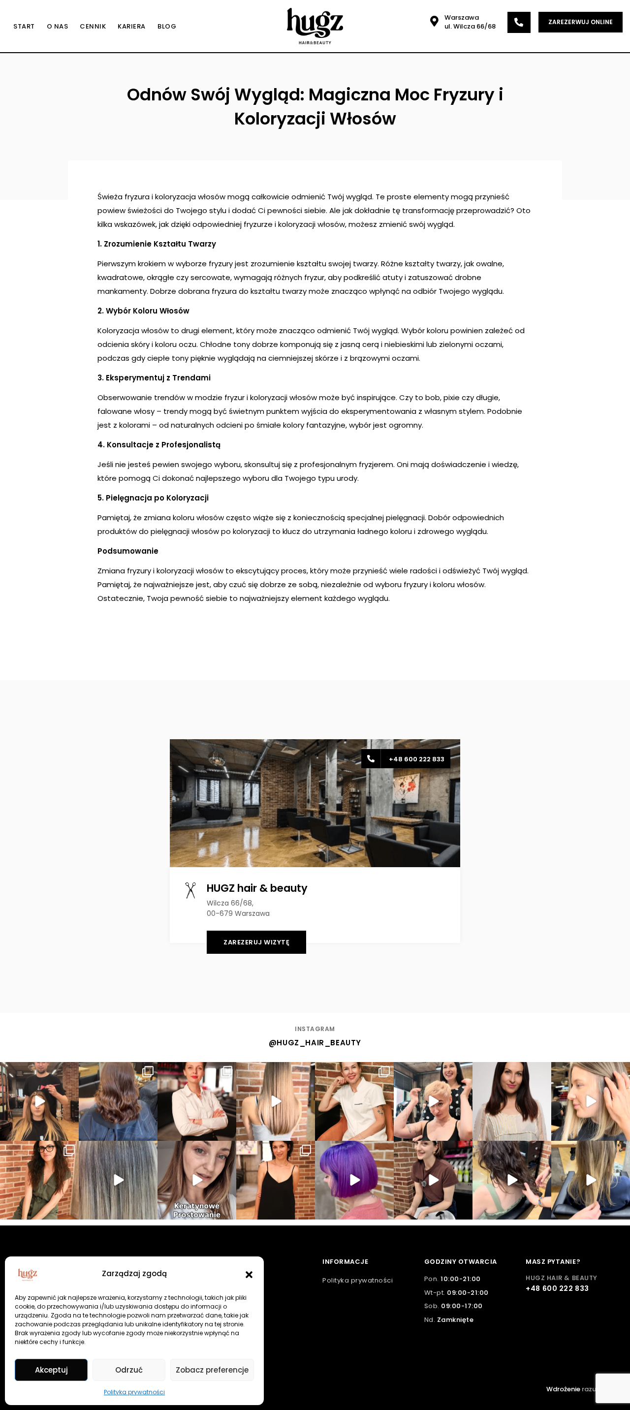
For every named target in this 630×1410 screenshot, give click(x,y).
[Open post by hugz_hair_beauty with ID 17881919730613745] (275, 1180)
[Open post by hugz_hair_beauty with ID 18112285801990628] (354, 1101)
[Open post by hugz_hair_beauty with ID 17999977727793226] (197, 1101)
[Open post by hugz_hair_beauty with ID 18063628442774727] (433, 1101)
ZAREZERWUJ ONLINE (580, 22)
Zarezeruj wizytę (256, 942)
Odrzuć (129, 1370)
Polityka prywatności (134, 1392)
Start (24, 26)
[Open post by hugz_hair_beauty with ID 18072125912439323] (39, 1101)
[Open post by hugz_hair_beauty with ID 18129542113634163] (118, 1180)
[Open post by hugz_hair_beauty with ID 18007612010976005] (275, 1101)
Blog (167, 26)
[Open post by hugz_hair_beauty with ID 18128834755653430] (354, 1180)
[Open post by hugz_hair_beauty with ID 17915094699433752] (118, 1101)
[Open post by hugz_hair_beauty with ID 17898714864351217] (197, 1180)
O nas (57, 26)
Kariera (132, 26)
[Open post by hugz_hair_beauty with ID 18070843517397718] (590, 1180)
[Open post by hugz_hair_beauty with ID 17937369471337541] (590, 1101)
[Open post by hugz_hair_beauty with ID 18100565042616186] (511, 1101)
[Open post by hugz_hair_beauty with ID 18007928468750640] (433, 1180)
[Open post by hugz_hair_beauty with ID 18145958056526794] (39, 1180)
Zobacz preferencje (212, 1370)
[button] (249, 1274)
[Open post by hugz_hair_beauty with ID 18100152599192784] (511, 1180)
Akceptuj (51, 1370)
